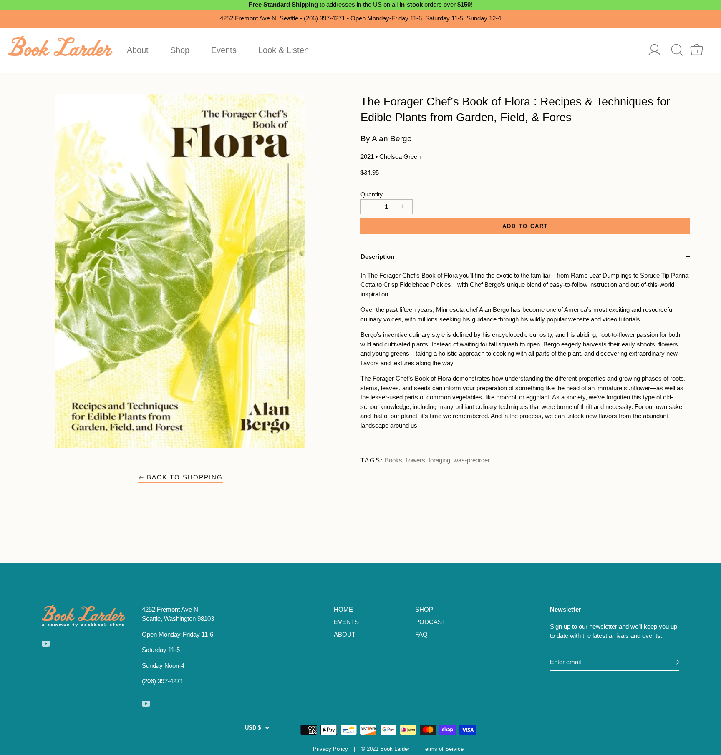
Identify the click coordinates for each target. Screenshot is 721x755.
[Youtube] (46, 643)
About (138, 50)
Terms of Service (443, 749)
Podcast (430, 621)
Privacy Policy (330, 749)
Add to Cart (525, 226)
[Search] (677, 50)
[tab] (525, 357)
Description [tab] (377, 256)
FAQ (421, 634)
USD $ (253, 728)
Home (343, 609)
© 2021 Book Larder (385, 749)
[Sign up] (675, 662)
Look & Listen (283, 50)
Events (224, 50)
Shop (179, 50)
